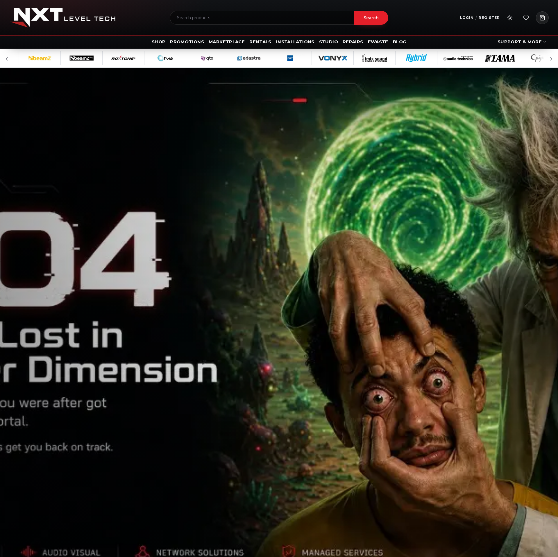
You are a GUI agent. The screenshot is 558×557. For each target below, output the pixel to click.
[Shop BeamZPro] (51, 58)
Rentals (260, 41)
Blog (400, 41)
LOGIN (467, 17)
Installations (295, 41)
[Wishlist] (526, 17)
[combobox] (262, 18)
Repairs (353, 41)
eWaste (378, 41)
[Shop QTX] (177, 58)
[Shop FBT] (261, 58)
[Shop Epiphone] (512, 58)
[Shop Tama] (470, 58)
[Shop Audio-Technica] (428, 58)
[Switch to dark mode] (509, 17)
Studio (328, 41)
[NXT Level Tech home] (62, 17)
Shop (159, 41)
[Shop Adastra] (219, 58)
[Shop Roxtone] (93, 58)
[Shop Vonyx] (302, 58)
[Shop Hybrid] (386, 58)
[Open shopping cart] (542, 17)
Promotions (187, 41)
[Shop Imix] (344, 58)
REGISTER (489, 17)
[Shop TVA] (135, 58)
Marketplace (227, 41)
